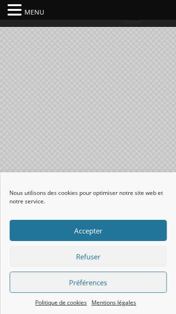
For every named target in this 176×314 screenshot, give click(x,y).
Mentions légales (114, 302)
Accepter (88, 230)
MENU (34, 12)
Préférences (88, 282)
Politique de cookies (61, 302)
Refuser (88, 256)
